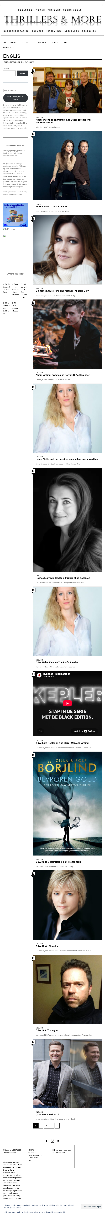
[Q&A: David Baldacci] (67, 1073)
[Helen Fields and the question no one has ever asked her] (67, 418)
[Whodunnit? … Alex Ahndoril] (67, 165)
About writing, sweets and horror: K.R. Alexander (63, 375)
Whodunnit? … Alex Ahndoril (51, 206)
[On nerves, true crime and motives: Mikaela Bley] (67, 249)
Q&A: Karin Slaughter (47, 946)
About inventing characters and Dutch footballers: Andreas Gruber (63, 121)
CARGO (38, 204)
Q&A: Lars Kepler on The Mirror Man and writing (62, 743)
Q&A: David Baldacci (47, 1114)
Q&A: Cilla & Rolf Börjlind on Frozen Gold (58, 862)
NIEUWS (13, 42)
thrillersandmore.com (12, 1198)
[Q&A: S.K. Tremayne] (67, 989)
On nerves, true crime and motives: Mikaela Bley (62, 291)
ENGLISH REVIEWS (35, 1155)
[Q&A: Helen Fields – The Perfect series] (67, 621)
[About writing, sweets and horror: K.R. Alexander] (67, 334)
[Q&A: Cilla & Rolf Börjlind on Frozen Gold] (67, 803)
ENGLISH (54, 42)
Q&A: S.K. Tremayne (47, 1030)
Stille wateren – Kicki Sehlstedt (6, 308)
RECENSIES (26, 42)
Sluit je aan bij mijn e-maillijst (15, 97)
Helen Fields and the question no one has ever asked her (67, 459)
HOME (4, 42)
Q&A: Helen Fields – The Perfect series (57, 662)
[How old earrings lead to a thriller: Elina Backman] (67, 519)
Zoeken (22, 73)
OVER (65, 42)
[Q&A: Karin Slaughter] (67, 905)
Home (5, 48)
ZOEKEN (6, 68)
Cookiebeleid (60, 1212)
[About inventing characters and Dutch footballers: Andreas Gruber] (67, 90)
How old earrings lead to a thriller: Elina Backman (63, 578)
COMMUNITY (41, 42)
